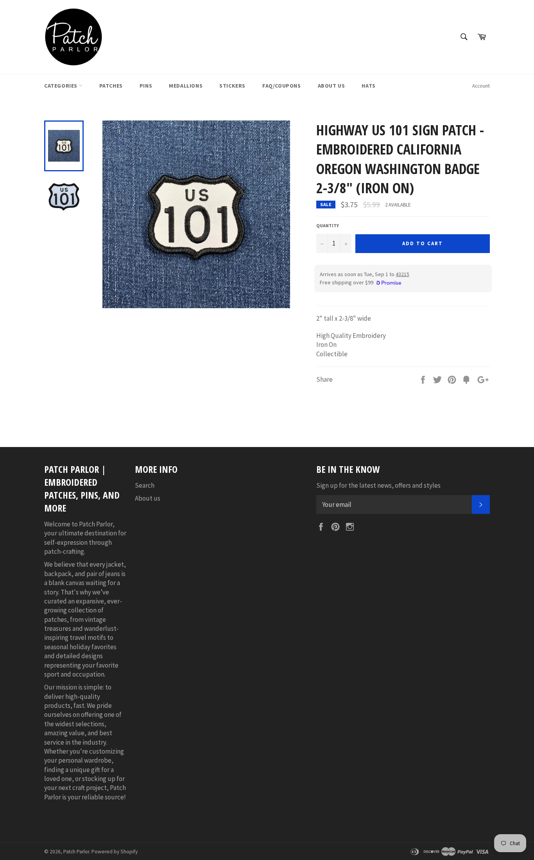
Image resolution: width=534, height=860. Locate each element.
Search (144, 485)
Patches (111, 85)
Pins (146, 85)
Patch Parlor (76, 851)
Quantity (327, 225)
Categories (61, 85)
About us (147, 498)
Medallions (185, 85)
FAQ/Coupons (281, 85)
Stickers (232, 85)
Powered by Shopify (114, 851)
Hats (368, 85)
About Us (331, 85)
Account (481, 86)
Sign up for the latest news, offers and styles (378, 485)
